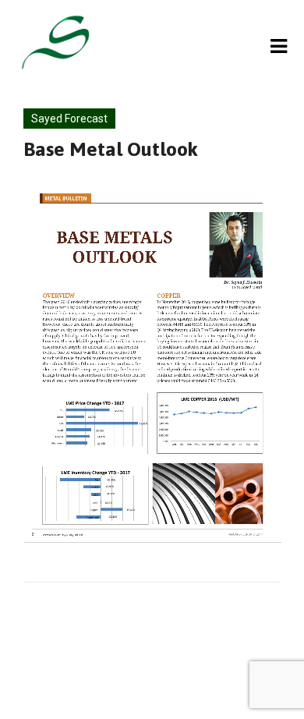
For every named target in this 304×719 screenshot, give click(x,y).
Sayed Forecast (69, 118)
